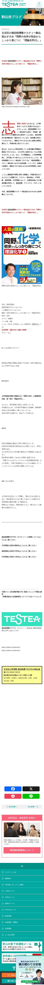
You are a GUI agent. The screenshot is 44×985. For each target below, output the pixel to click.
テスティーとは (10, 872)
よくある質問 (10, 935)
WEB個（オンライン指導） (15, 885)
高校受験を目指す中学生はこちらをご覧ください (19, 551)
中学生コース (10, 897)
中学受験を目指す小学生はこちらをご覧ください (19, 557)
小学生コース (10, 891)
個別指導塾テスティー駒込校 (16, 191)
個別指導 (11, 61)
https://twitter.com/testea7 (11, 650)
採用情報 (8, 928)
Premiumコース (10, 910)
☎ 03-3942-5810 (12, 672)
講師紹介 (8, 878)
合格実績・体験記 (11, 922)
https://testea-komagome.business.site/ (16, 106)
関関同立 (35, 324)
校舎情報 (8, 916)
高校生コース (10, 903)
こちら (20, 307)
